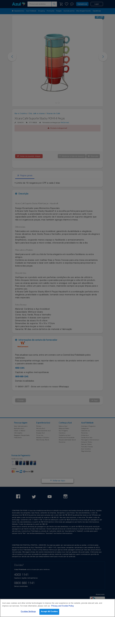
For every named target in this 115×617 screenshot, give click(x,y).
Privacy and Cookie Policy (62, 606)
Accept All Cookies (49, 612)
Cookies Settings (28, 612)
